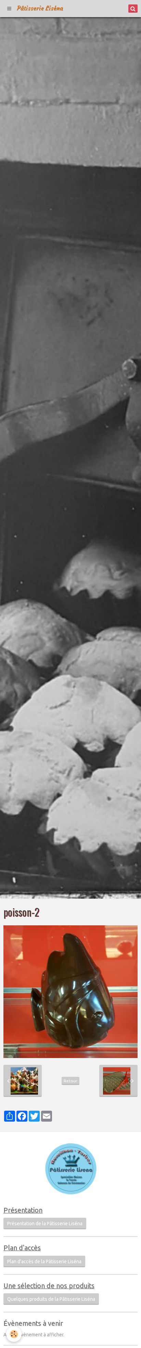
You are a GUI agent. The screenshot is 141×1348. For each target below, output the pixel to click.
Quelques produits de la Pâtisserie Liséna (51, 1299)
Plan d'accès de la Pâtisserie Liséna (44, 1261)
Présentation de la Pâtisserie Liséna (44, 1223)
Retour (70, 1081)
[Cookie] (14, 1334)
